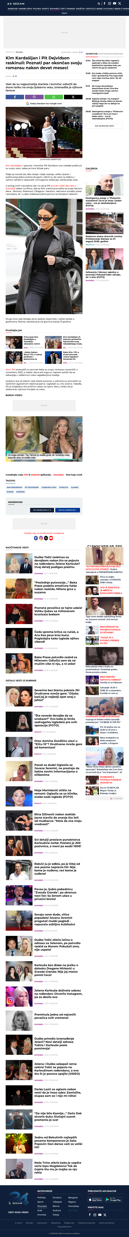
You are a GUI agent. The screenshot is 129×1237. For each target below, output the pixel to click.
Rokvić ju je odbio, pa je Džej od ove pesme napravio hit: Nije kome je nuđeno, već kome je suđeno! (57, 869)
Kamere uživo (25, 8)
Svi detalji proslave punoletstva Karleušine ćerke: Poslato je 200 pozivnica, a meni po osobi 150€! (57, 843)
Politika (37, 8)
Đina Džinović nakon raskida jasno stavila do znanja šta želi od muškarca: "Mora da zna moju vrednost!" (58, 819)
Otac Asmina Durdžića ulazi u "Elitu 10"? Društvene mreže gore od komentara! (58, 744)
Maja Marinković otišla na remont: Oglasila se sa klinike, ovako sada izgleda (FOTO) (56, 794)
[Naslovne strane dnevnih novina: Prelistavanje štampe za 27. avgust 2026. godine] (104, 223)
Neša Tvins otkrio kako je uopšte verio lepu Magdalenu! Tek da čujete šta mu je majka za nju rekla (57, 1167)
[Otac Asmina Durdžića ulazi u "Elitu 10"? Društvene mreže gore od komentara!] (19, 747)
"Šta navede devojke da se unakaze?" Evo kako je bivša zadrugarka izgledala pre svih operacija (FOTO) (55, 720)
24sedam (58, 475)
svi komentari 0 (42, 510)
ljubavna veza (48, 487)
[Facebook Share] (15, 97)
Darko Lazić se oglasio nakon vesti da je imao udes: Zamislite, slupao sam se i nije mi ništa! (57, 1093)
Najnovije (13, 8)
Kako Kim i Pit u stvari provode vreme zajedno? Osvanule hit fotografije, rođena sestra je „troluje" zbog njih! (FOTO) (72, 355)
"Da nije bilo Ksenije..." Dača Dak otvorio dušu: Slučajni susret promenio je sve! (58, 1117)
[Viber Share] (34, 97)
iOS (26, 475)
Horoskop (73, 1206)
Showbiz (54, 8)
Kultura (108, 8)
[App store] (95, 1199)
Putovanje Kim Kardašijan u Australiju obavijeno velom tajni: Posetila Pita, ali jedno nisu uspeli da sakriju (33, 340)
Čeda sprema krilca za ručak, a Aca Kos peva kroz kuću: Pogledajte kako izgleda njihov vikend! (56, 637)
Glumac (74, 487)
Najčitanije (104, 53)
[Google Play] (113, 1199)
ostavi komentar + (67, 510)
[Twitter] (120, 4)
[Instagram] (109, 4)
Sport (45, 8)
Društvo (80, 8)
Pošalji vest (69, 1223)
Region (72, 1202)
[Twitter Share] (73, 97)
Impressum (42, 1223)
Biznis (99, 8)
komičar (20, 492)
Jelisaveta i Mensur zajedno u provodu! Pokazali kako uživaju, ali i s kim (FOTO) (103, 275)
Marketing (55, 1223)
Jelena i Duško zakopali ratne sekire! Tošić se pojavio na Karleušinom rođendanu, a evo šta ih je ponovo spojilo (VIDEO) (57, 1069)
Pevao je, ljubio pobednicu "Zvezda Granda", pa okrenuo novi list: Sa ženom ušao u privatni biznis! (55, 894)
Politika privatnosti (86, 1223)
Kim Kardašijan (14, 165)
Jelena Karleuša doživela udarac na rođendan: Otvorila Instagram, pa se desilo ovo (58, 994)
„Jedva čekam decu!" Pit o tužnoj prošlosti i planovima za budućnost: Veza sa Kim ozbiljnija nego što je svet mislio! (33, 355)
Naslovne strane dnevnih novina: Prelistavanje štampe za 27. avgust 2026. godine (104, 239)
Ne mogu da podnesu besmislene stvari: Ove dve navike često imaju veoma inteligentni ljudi (105, 89)
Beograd (73, 1197)
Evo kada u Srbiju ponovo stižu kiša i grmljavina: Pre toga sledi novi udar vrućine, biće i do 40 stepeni (107, 77)
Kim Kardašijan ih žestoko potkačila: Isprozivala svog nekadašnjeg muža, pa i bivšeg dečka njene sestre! (72, 340)
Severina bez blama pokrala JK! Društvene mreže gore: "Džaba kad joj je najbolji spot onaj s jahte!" (56, 695)
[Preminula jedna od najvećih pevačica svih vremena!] (19, 1021)
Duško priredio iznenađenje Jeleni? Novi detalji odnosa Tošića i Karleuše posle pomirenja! (54, 1043)
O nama (18, 1223)
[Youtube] (51, 538)
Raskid (10, 492)
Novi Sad (73, 1210)
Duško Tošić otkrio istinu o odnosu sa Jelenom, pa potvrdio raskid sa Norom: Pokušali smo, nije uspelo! (57, 944)
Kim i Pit (10, 369)
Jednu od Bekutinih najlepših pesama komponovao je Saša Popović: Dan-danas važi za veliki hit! (58, 1142)
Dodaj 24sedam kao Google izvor (46, 103)
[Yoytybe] (115, 4)
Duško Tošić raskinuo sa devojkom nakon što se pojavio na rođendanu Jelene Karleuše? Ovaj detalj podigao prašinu (57, 562)
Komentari (117, 53)
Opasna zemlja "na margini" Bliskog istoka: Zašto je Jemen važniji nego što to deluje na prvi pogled (107, 102)
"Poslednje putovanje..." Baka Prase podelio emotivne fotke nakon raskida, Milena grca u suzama (55, 587)
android (35, 475)
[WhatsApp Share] (54, 97)
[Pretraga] (99, 3)
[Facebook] (104, 4)
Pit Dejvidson (32, 487)
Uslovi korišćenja (106, 1223)
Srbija (117, 8)
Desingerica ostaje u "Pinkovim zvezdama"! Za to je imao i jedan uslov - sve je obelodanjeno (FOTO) (107, 115)
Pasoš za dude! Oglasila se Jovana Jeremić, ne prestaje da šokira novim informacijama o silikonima (56, 770)
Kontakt (29, 1223)
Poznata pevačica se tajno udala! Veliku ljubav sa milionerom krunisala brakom (58, 611)
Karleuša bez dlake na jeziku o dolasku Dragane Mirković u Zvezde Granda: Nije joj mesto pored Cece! (56, 970)
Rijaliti (64, 13)
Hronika (71, 8)
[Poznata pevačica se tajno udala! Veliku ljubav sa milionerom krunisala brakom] (19, 614)
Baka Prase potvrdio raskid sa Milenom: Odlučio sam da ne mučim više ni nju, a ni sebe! (55, 661)
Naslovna (10, 52)
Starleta (63, 487)
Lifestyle (90, 8)
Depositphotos (64, 1227)
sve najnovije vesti (104, 126)
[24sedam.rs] (16, 4)
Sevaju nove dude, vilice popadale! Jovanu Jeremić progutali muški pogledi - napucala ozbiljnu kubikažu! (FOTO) (54, 919)
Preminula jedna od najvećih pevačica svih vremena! (55, 1016)
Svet (62, 8)
